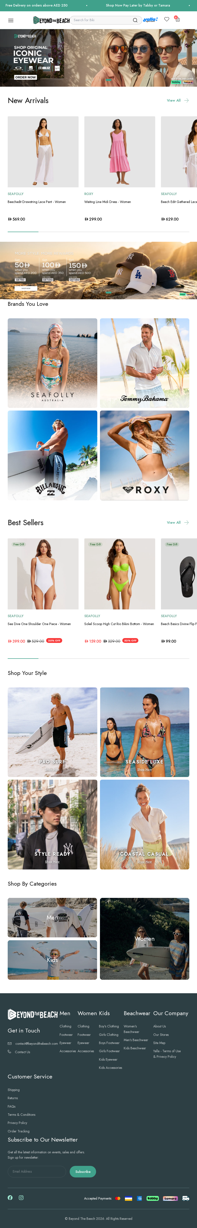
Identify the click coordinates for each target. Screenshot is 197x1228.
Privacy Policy (17, 1122)
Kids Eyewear (108, 1059)
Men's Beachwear (136, 1040)
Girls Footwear (109, 1051)
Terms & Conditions (21, 1114)
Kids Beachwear (135, 1048)
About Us (159, 1026)
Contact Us (22, 1052)
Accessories (68, 1051)
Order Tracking (19, 1131)
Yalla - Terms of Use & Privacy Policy (167, 1054)
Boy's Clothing (109, 1026)
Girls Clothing (108, 1034)
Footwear (66, 1034)
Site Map (159, 1042)
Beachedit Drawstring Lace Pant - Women (37, 201)
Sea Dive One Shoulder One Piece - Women (39, 623)
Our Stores (161, 1034)
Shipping (14, 1089)
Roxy (88, 194)
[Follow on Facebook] (10, 1199)
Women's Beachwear (131, 1029)
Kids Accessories (110, 1067)
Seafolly (16, 194)
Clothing (65, 1026)
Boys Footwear (109, 1042)
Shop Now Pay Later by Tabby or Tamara (103, 5)
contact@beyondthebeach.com (36, 1043)
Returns (13, 1098)
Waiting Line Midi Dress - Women (107, 201)
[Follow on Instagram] (21, 1199)
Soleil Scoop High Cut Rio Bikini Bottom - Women (119, 623)
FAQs (11, 1106)
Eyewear (65, 1042)
